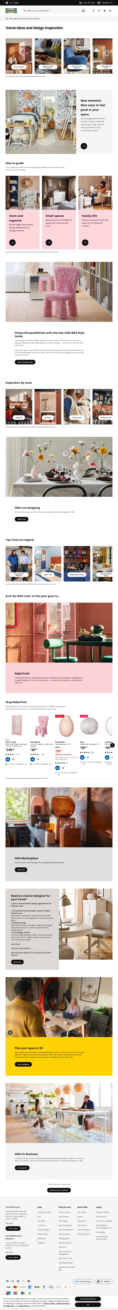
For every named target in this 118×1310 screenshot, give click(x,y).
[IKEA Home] (11, 10)
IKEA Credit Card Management (65, 1252)
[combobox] (51, 10)
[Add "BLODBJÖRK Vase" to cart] (57, 768)
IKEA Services (64, 1217)
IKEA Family (63, 1221)
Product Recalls (43, 1230)
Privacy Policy (49, 1303)
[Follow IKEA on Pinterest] (18, 1281)
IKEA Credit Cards (65, 1258)
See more (9, 1223)
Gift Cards (62, 1247)
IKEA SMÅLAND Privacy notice (102, 1237)
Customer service (44, 1212)
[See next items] (112, 745)
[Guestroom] (48, 564)
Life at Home (82, 1225)
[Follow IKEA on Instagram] (13, 1281)
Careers (80, 1217)
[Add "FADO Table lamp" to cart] (82, 757)
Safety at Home (83, 1234)
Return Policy (42, 1234)
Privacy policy (101, 1217)
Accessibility (100, 1232)
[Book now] (85, 929)
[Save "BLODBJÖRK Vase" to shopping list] (63, 768)
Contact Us (42, 1225)
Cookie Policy (23, 1306)
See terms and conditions (21, 948)
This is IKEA (81, 1212)
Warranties (42, 1238)
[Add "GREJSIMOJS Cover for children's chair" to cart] (32, 759)
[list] (59, 56)
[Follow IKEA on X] (23, 1281)
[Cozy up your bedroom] (19, 564)
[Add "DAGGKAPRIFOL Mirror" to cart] (107, 757)
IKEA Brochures (64, 1234)
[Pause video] (59, 1007)
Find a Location (64, 1212)
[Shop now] (59, 817)
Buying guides (64, 1238)
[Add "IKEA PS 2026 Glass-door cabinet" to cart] (8, 759)
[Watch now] (59, 467)
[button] (59, 1113)
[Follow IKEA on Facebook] (7, 1281)
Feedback (41, 1243)
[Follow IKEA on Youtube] (29, 1281)
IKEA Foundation (83, 1230)
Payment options (65, 1243)
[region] (59, 1302)
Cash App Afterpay (66, 1263)
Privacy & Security (103, 1212)
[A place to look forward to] (48, 56)
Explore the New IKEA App (67, 1268)
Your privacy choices (87, 1299)
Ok (88, 1305)
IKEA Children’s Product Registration (104, 1226)
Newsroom (81, 1221)
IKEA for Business (65, 1225)
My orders (41, 1221)
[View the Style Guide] (59, 292)
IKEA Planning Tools (66, 1230)
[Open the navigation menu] (110, 10)
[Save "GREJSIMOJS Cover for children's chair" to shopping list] (38, 759)
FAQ (39, 1217)
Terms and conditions (104, 1221)
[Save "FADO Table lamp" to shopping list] (88, 757)
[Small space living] (77, 564)
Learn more (15, 944)
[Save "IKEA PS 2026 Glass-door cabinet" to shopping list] (13, 759)
